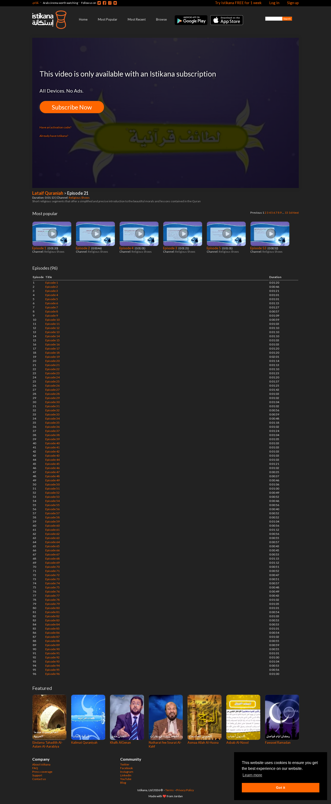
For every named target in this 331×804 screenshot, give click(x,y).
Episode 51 (52, 488)
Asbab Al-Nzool (237, 742)
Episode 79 (52, 604)
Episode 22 (52, 369)
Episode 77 (52, 595)
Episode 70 (52, 567)
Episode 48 (52, 476)
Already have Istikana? (53, 136)
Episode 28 (52, 394)
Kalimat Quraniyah (84, 742)
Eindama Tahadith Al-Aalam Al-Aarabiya (47, 744)
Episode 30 (52, 402)
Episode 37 (52, 431)
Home (83, 19)
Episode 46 (52, 468)
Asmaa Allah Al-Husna (203, 742)
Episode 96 (52, 674)
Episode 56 (52, 509)
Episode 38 (52, 435)
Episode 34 (52, 418)
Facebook (126, 768)
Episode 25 (52, 381)
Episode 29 (52, 398)
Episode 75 (52, 587)
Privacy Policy (185, 790)
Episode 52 (52, 492)
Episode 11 (52, 324)
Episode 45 (52, 464)
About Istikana (41, 764)
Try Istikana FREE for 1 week (238, 2)
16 (290, 212)
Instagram (126, 771)
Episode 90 (52, 649)
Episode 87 (52, 637)
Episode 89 (52, 645)
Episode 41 (52, 447)
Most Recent (137, 19)
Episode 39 (52, 439)
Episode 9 (51, 315)
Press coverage (42, 771)
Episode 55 (52, 505)
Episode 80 (52, 608)
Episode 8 (51, 311)
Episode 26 (52, 385)
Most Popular (107, 19)
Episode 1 (39, 248)
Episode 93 (52, 661)
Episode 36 (52, 427)
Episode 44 (52, 459)
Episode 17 (52, 348)
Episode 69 (52, 562)
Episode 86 (52, 632)
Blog (123, 782)
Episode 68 (52, 558)
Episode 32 (52, 410)
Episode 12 (52, 328)
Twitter (124, 764)
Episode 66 (52, 550)
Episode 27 (52, 389)
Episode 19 (52, 357)
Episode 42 (52, 451)
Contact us (39, 779)
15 (286, 212)
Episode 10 (52, 319)
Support (37, 775)
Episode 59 (52, 521)
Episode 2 (83, 248)
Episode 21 (52, 365)
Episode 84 (52, 624)
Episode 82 (52, 616)
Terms (169, 790)
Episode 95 (52, 669)
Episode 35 (52, 422)
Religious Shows (79, 197)
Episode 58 (52, 517)
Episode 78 (52, 599)
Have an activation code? (55, 127)
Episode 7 (51, 307)
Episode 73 (52, 579)
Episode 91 (52, 653)
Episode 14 (52, 336)
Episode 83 (52, 620)
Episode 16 (52, 344)
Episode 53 (258, 248)
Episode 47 (52, 472)
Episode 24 (52, 377)
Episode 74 (52, 583)
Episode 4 (126, 248)
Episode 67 (52, 554)
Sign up (293, 2)
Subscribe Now (72, 107)
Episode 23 (52, 373)
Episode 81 (52, 612)
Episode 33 (52, 414)
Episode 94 (52, 665)
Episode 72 (52, 575)
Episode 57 (52, 513)
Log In (274, 2)
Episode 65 (52, 546)
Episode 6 (51, 303)
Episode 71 (52, 571)
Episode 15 (52, 340)
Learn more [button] (252, 775)
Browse (161, 19)
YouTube (125, 779)
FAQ (35, 768)
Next (295, 212)
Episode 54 (52, 501)
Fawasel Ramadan (278, 742)
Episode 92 (52, 657)
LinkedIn (125, 775)
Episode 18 (52, 352)
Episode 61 (52, 529)
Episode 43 (52, 455)
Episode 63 (52, 538)
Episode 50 (52, 484)
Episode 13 (52, 332)
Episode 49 (52, 480)
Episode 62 (52, 534)
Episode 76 (52, 591)
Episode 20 (52, 361)
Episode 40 (52, 443)
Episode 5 (214, 248)
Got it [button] (280, 787)
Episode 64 (52, 542)
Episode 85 (52, 628)
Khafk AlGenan (120, 742)
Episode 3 (170, 248)
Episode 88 (52, 641)
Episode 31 (52, 406)
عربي (35, 2)
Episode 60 (52, 525)
